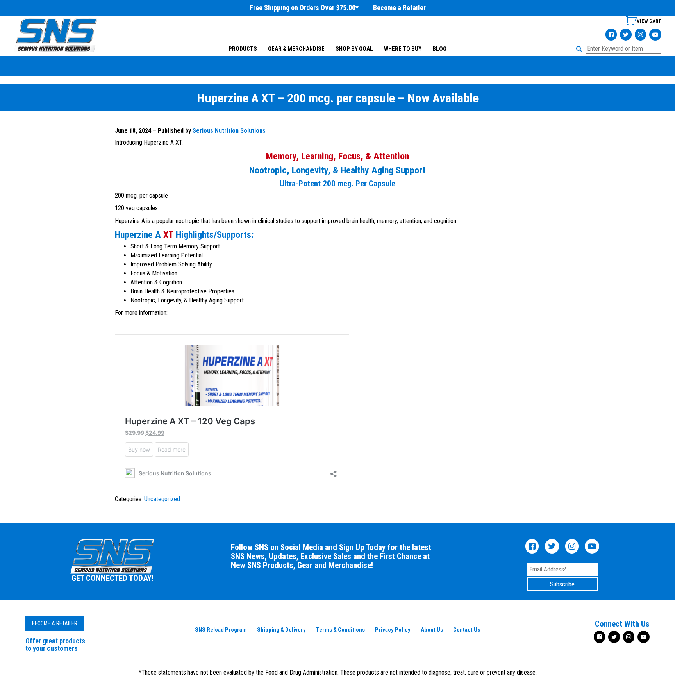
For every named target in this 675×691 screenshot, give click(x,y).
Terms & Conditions (340, 629)
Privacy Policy (393, 629)
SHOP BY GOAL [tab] (354, 48)
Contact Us (466, 629)
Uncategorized (162, 499)
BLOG (439, 48)
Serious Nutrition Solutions (229, 130)
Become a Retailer (399, 8)
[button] (580, 49)
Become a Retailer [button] (54, 623)
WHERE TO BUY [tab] (402, 48)
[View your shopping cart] (643, 23)
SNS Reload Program (221, 629)
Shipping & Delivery (281, 629)
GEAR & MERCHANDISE (296, 48)
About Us (432, 629)
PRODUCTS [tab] (243, 48)
